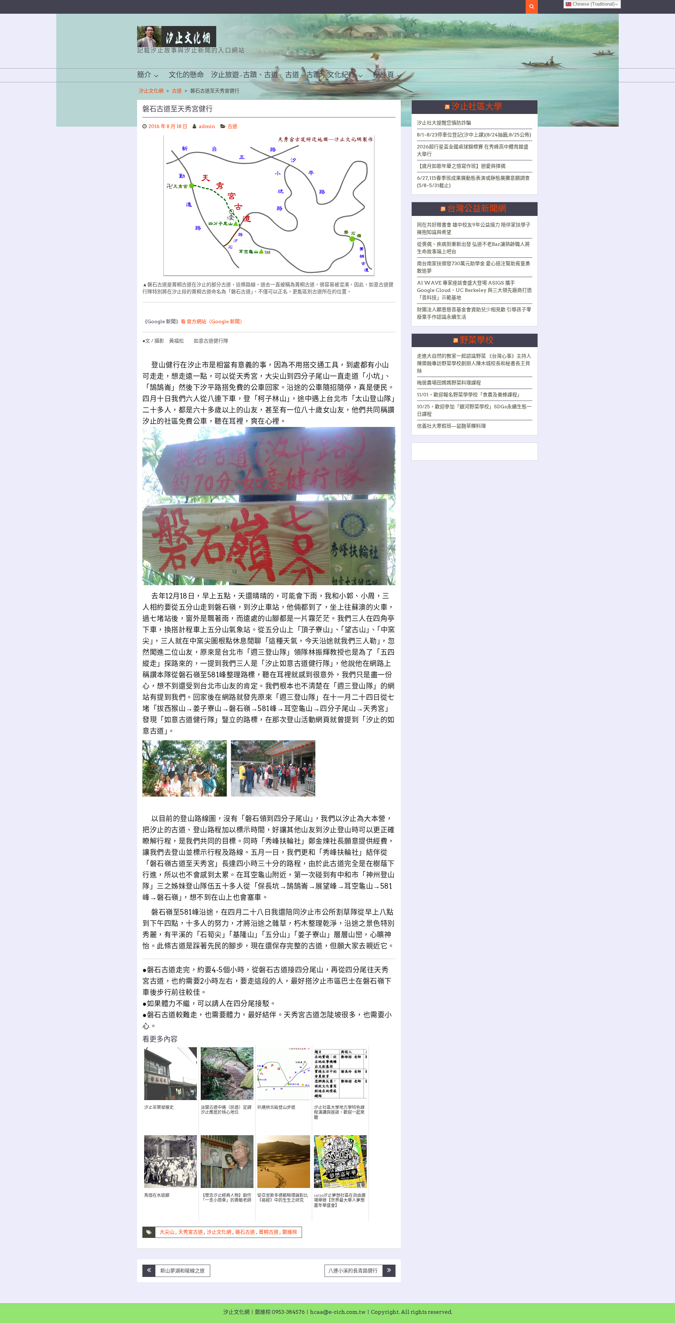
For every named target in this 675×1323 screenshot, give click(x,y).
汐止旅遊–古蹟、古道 (244, 75)
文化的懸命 (186, 75)
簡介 (144, 75)
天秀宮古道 (190, 1232)
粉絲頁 (383, 75)
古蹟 (313, 75)
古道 (292, 75)
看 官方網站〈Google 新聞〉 (213, 321)
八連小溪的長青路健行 (353, 1270)
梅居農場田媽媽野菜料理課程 (449, 382)
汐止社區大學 (476, 107)
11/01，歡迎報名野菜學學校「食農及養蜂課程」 (469, 394)
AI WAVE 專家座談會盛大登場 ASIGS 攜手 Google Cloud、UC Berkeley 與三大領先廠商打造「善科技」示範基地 (474, 290)
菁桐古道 (268, 1232)
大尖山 (167, 1232)
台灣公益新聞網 (476, 209)
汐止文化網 (151, 91)
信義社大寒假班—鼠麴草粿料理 (451, 426)
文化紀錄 (341, 75)
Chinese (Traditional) (593, 4)
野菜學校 (477, 340)
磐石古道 (245, 1232)
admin (207, 126)
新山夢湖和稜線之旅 (182, 1270)
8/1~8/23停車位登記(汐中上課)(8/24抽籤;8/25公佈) (474, 135)
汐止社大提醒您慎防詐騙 (444, 123)
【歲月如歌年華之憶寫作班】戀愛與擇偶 (461, 166)
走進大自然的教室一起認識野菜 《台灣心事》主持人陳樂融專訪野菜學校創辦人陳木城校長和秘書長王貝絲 (474, 363)
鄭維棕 (289, 1232)
